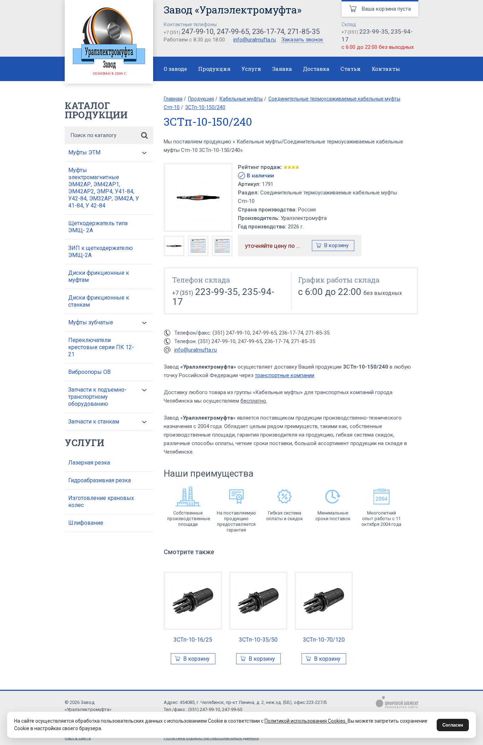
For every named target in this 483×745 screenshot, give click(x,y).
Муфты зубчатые (90, 322)
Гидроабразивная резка (99, 480)
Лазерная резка (89, 462)
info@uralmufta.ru (254, 39)
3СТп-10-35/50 (258, 639)
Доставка (316, 68)
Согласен (452, 725)
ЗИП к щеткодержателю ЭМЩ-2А (100, 251)
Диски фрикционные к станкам (98, 301)
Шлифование (85, 522)
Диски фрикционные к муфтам (98, 276)
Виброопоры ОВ (89, 372)
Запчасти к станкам (93, 421)
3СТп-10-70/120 (324, 639)
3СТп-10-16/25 (193, 639)
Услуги (251, 68)
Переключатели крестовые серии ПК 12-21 (101, 347)
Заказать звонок (302, 40)
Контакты (386, 68)
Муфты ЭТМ (84, 152)
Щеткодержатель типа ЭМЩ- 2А (98, 227)
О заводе (175, 68)
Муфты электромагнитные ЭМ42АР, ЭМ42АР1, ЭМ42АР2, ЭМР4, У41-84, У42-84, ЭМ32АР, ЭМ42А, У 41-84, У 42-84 (103, 188)
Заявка (282, 68)
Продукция (214, 68)
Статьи (351, 68)
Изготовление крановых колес (101, 501)
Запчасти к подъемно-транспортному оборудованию (97, 396)
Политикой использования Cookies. (306, 721)
